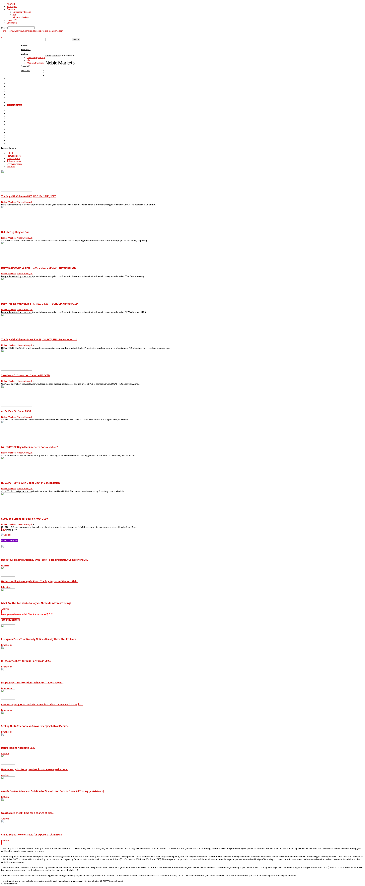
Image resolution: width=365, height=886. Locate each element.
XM (14, 14)
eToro (10, 83)
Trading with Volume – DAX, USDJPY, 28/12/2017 (28, 196)
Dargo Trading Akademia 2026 (18, 747)
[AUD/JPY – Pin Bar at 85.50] (16, 405)
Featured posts (14, 155)
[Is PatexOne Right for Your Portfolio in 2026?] (8, 655)
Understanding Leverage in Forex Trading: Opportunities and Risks (39, 581)
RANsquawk (13, 113)
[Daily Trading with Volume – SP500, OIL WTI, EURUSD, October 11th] (16, 298)
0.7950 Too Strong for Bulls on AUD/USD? (24, 518)
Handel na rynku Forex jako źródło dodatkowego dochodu (34, 769)
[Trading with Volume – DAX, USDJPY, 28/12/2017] (16, 190)
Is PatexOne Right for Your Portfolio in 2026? (26, 660)
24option (49, 70)
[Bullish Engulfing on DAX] (16, 226)
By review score (14, 163)
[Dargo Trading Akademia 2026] (8, 742)
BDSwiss (49, 75)
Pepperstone (13, 110)
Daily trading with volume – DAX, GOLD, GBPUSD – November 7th (38, 267)
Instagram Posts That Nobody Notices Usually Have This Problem (38, 639)
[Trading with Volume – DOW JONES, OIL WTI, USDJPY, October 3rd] (16, 334)
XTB (9, 143)
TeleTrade (12, 126)
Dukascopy (12, 80)
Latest (10, 153)
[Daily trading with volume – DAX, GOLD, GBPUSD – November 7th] (16, 262)
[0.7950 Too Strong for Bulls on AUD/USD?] (16, 513)
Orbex (10, 107)
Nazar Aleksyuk (25, 201)
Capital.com (13, 78)
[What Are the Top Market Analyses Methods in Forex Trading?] (8, 597)
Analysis (11, 3)
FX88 (9, 86)
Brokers (11, 9)
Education (12, 22)
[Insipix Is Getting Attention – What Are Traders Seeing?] (8, 677)
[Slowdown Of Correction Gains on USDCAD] (16, 369)
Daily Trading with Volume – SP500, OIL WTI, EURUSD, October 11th (39, 303)
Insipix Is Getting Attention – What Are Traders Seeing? (32, 682)
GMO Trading (14, 94)
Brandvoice (6, 644)
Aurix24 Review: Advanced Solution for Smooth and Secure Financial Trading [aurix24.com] (53, 791)
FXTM (10, 91)
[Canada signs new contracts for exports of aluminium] (8, 829)
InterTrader (12, 99)
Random (11, 166)
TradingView (13, 134)
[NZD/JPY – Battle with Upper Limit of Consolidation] (16, 477)
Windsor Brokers (15, 137)
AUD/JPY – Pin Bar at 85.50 (16, 411)
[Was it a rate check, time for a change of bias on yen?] (8, 807)
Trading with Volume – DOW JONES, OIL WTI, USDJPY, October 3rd (39, 339)
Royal (9, 118)
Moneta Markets (21, 17)
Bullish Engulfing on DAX (15, 232)
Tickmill (11, 129)
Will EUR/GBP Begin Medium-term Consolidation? (29, 447)
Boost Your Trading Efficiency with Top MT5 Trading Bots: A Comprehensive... (44, 559)
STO (9, 124)
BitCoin (5, 796)
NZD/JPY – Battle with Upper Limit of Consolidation (30, 482)
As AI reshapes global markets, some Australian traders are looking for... (42, 704)
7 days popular (14, 161)
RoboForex (12, 116)
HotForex (11, 97)
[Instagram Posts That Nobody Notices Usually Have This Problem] (8, 633)
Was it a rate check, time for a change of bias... (27, 812)
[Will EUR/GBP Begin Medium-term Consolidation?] (16, 441)
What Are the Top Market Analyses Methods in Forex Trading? (36, 603)
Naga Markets (14, 102)
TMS (9, 132)
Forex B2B (12, 20)
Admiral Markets (53, 72)
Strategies (12, 6)
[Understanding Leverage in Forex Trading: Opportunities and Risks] (8, 575)
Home (48, 55)
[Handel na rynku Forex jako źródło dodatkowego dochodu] (8, 763)
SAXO (10, 121)
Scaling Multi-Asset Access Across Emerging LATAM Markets (34, 726)
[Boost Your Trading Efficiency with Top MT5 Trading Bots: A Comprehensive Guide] (8, 554)
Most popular (13, 158)
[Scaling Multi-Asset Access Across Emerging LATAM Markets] (8, 720)
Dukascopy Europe (22, 11)
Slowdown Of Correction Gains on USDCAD (25, 375)
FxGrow (11, 88)
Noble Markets (14, 105)
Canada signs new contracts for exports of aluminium (31, 834)
